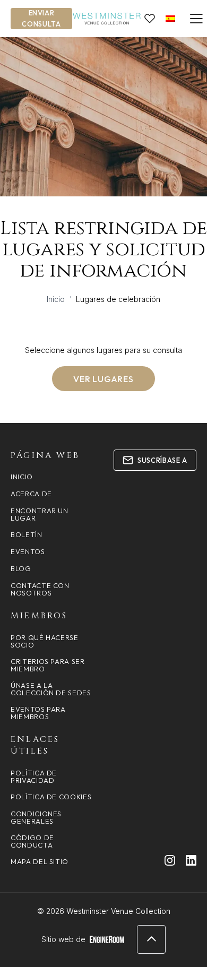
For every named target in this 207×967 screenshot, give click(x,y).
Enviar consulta (41, 18)
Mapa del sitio (39, 861)
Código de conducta (32, 841)
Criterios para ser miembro (48, 665)
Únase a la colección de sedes (51, 689)
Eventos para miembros (38, 713)
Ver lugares (103, 379)
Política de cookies (51, 796)
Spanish (170, 18)
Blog (21, 568)
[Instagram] (170, 860)
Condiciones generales (36, 817)
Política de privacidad (34, 776)
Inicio (56, 299)
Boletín (26, 534)
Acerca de (31, 493)
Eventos (28, 551)
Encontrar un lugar (39, 514)
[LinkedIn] (191, 860)
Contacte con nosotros (40, 589)
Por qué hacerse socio (45, 641)
